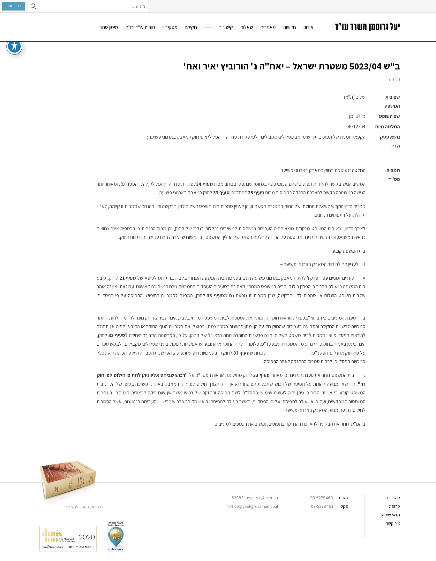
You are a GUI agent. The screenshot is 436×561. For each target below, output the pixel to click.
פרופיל (394, 506)
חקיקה (191, 27)
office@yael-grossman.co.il (253, 506)
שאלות (246, 27)
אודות (308, 27)
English (13, 6)
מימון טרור (109, 27)
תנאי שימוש (390, 515)
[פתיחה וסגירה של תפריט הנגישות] (14, 46)
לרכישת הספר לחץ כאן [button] (83, 507)
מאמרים (268, 27)
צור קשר (393, 523)
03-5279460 (321, 497)
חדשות (289, 27)
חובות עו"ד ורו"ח (140, 27)
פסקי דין (169, 27)
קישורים (226, 27)
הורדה (394, 79)
